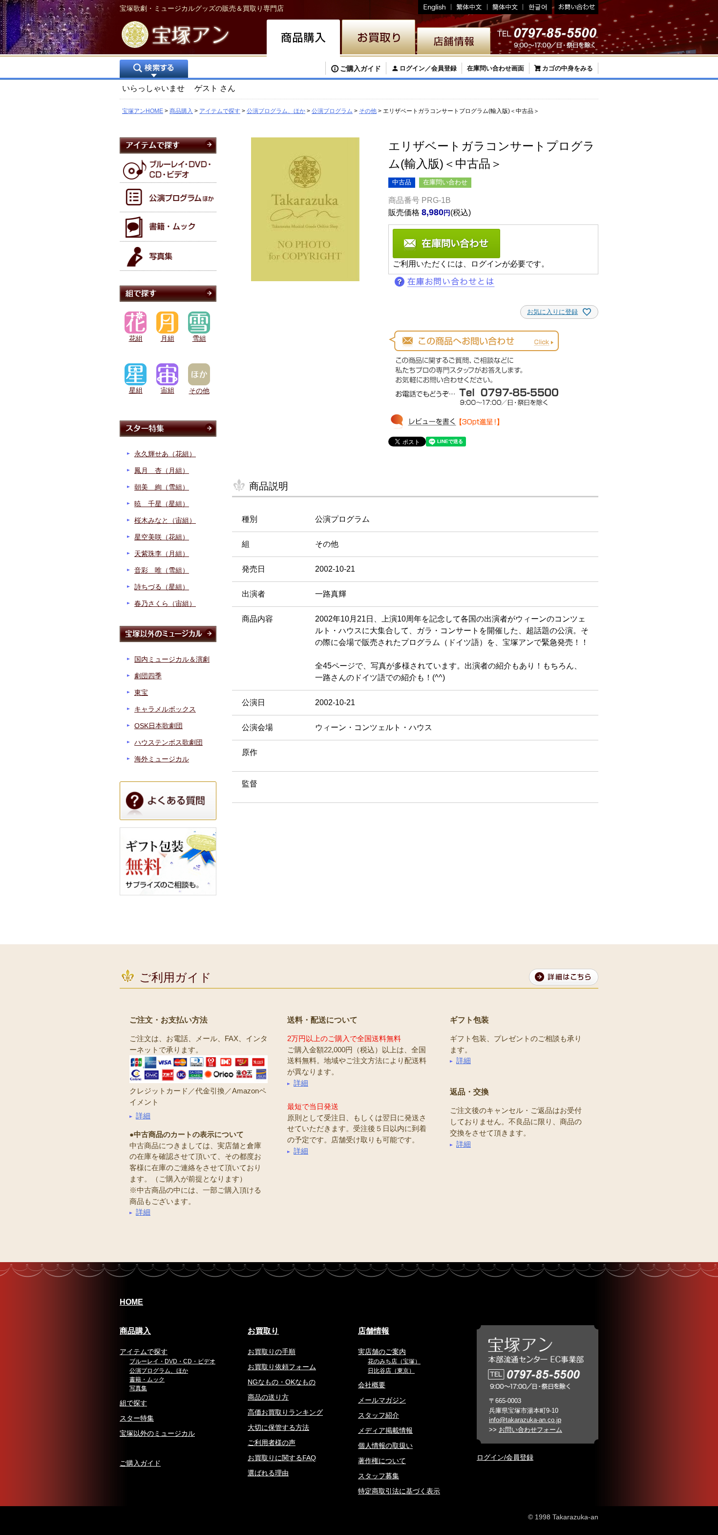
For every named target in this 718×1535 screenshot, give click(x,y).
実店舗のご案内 (382, 1352)
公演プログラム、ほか (276, 111)
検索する (154, 70)
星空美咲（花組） (161, 537)
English (434, 7)
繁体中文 (469, 7)
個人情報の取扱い (385, 1445)
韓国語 (537, 7)
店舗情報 (373, 1331)
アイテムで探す (219, 111)
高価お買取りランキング (285, 1412)
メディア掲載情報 (385, 1430)
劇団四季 (148, 676)
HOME (131, 1302)
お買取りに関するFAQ (282, 1458)
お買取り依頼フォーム (282, 1367)
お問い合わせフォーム (530, 1429)
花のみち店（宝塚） (394, 1361)
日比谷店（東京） (391, 1370)
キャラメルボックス (165, 709)
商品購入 (181, 111)
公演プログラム (332, 111)
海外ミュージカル (161, 759)
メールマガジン (382, 1400)
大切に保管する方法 (278, 1427)
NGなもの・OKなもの (282, 1382)
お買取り (263, 1331)
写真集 (138, 1388)
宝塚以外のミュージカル (157, 1433)
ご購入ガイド (360, 68)
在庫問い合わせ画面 (495, 68)
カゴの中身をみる (567, 68)
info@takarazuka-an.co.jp (525, 1420)
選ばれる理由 (268, 1473)
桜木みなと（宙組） (165, 520)
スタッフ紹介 (378, 1415)
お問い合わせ (575, 7)
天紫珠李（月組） (161, 553)
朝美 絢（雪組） (161, 487)
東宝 (141, 692)
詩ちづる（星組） (161, 587)
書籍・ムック (147, 1379)
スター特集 (137, 1418)
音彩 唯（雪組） (161, 570)
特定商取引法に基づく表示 (399, 1491)
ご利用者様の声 (272, 1442)
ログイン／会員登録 (428, 68)
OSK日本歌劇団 (158, 726)
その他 (368, 111)
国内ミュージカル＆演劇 (172, 659)
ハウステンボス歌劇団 (168, 742)
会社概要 (371, 1385)
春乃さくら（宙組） (165, 603)
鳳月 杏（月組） (161, 470)
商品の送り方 (268, 1397)
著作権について (382, 1461)
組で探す (133, 1403)
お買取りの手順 (272, 1352)
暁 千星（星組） (161, 504)
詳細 (143, 1116)
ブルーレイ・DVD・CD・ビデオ (172, 1361)
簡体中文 (505, 7)
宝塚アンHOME (142, 111)
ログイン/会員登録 (505, 1457)
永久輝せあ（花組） (165, 454)
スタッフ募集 (378, 1476)
